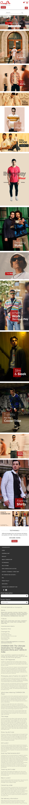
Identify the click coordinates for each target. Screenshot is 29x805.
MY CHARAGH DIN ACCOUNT (8, 574)
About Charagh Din (7, 559)
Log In (3, 7)
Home (3, 550)
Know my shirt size (7, 732)
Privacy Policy (5, 580)
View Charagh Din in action (9, 568)
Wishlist (4, 556)
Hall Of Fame (5, 565)
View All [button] (14, 541)
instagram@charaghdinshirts (11, 641)
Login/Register (6, 547)
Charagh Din (5, 631)
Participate (5, 583)
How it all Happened (8, 659)
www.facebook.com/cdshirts (6, 642)
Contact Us (12, 626)
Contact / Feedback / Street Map (10, 571)
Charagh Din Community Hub (9, 587)
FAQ (3, 577)
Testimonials (5, 562)
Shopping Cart (6, 553)
